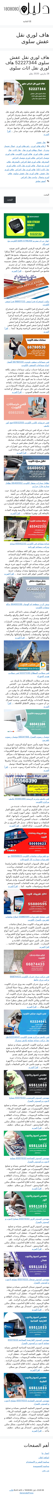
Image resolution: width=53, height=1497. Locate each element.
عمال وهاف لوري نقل (32, 150)
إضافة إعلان (43, 1457)
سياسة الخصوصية (41, 1466)
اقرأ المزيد (16, 271)
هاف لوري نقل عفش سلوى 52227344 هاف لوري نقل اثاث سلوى (27, 63)
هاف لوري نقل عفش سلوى (25, 173)
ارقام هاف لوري (38, 146)
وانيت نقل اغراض (29, 177)
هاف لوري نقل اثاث (26, 165)
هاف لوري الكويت (24, 154)
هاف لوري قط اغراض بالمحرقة (26, 161)
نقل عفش (41, 142)
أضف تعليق (40, 181)
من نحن (45, 1470)
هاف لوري (38, 154)
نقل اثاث (17, 150)
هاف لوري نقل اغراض (25, 169)
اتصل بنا (45, 1453)
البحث (46, 194)
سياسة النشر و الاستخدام (37, 1462)
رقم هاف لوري (23, 146)
